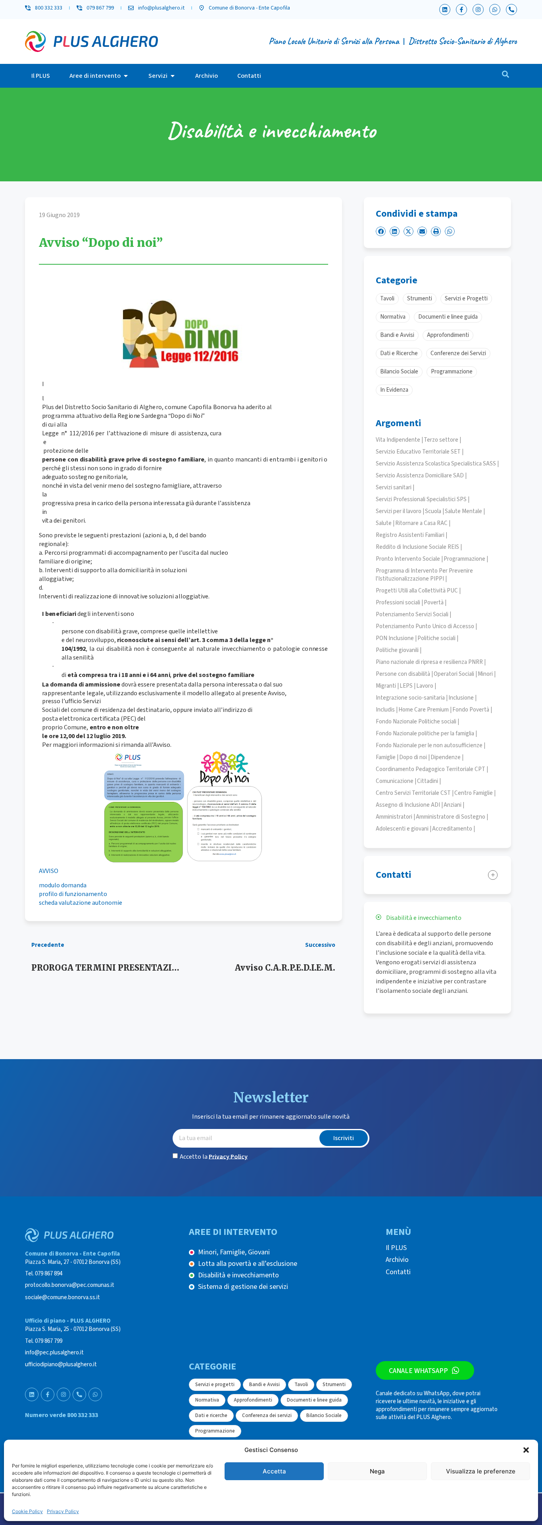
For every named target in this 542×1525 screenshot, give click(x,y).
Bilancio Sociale (324, 1415)
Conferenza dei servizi (267, 1415)
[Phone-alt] (511, 9)
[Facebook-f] (461, 9)
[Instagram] (478, 9)
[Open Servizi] (172, 76)
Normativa (207, 1400)
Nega (377, 1471)
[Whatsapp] (494, 9)
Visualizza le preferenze (480, 1471)
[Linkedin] (444, 9)
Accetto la (214, 1156)
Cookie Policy (27, 1511)
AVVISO (48, 871)
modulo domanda (62, 885)
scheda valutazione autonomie (80, 902)
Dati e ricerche (211, 1415)
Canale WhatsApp (418, 1370)
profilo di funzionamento (73, 894)
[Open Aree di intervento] (126, 76)
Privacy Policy (63, 1511)
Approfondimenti (253, 1400)
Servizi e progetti (214, 1384)
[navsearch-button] (505, 76)
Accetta (274, 1471)
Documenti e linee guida (314, 1400)
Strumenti (334, 1384)
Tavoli (301, 1384)
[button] (526, 1450)
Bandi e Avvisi (264, 1384)
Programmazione (215, 1431)
